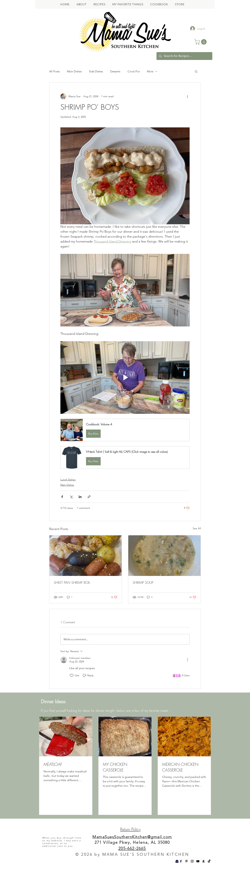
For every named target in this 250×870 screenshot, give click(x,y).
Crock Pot (134, 71)
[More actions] (187, 96)
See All (197, 528)
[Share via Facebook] (62, 496)
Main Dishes (74, 71)
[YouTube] (198, 861)
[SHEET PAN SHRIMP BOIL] (85, 555)
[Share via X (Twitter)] (71, 496)
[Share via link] (89, 496)
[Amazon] (203, 861)
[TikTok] (209, 861)
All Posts (54, 71)
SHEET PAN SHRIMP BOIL (72, 582)
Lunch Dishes (68, 479)
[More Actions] (187, 660)
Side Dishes (96, 71)
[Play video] (125, 290)
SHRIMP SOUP (143, 582)
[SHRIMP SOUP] (164, 555)
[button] (201, 42)
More (150, 71)
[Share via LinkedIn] (80, 496)
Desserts (115, 71)
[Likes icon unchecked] (71, 675)
